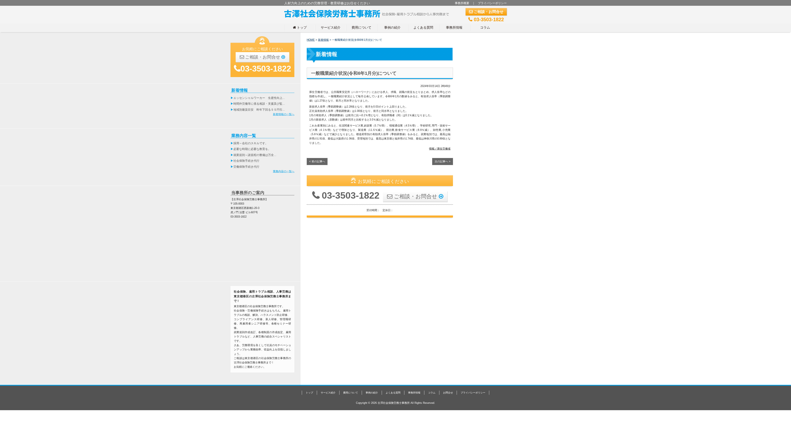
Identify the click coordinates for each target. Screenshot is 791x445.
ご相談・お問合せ (486, 12)
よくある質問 (423, 27)
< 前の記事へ (317, 161)
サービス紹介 (331, 27)
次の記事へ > (442, 161)
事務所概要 (462, 3)
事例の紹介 (392, 27)
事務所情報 (454, 27)
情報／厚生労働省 (439, 148)
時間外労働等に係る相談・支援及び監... (259, 103)
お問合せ (448, 392)
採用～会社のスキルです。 (250, 143)
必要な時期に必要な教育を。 (252, 149)
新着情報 (323, 39)
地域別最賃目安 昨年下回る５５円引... (259, 109)
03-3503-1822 (486, 19)
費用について (361, 27)
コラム (485, 27)
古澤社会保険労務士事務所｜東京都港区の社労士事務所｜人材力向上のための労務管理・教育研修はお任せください (368, 13)
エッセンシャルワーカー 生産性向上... (259, 98)
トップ (300, 27)
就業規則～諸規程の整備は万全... (254, 155)
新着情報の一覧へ (283, 114)
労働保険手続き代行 (246, 166)
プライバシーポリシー (492, 3)
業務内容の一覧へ (283, 171)
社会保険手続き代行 (246, 160)
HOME (311, 39)
